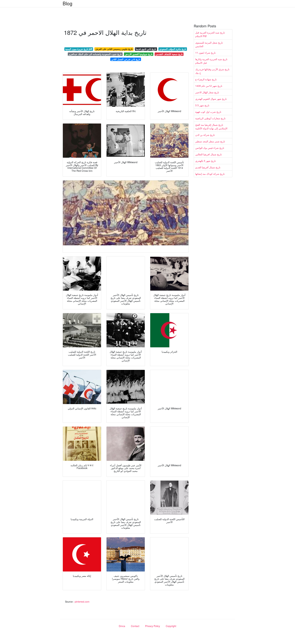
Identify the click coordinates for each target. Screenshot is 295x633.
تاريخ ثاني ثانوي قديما (146, 49)
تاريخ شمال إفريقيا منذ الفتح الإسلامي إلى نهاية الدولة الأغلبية (211, 126)
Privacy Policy (152, 626)
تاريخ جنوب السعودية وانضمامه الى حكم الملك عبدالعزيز (95, 54)
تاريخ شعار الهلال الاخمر (207, 92)
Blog (67, 3)
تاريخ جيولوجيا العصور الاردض (138, 54)
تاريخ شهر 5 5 (202, 105)
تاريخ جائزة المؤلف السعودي (172, 49)
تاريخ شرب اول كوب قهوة (208, 111)
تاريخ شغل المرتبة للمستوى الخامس (209, 44)
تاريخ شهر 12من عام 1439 (208, 85)
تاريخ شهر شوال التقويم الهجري (211, 98)
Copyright (171, 626)
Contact (135, 626)
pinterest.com (82, 601)
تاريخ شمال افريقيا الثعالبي (208, 154)
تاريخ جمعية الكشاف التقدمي (169, 54)
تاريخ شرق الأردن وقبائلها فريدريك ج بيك (212, 70)
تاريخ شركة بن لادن (205, 135)
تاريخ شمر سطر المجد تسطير (210, 141)
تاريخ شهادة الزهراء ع (206, 79)
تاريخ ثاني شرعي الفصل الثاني (125, 59)
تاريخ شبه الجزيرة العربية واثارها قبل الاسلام (211, 60)
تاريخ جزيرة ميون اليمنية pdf (78, 49)
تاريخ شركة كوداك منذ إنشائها (210, 173)
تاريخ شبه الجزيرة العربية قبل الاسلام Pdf (210, 34)
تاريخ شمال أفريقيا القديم (207, 167)
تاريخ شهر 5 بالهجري (205, 160)
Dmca (122, 626)
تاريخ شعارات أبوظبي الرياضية (210, 118)
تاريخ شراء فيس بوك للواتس (209, 147)
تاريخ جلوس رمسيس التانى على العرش (114, 49)
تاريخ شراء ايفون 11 (205, 52)
